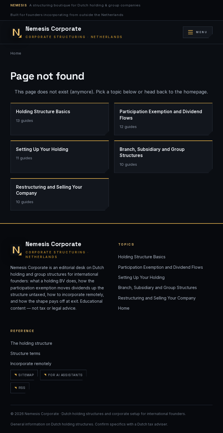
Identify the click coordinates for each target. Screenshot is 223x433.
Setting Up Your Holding (141, 277)
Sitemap (26, 375)
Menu (201, 32)
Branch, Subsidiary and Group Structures (157, 287)
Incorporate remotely (30, 363)
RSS (22, 388)
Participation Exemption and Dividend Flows (160, 267)
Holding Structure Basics (142, 256)
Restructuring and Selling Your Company (157, 297)
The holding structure (31, 343)
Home (15, 53)
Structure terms (25, 353)
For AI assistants (65, 375)
